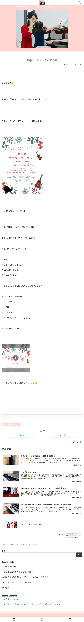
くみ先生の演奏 (16, 424)
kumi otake (17, 599)
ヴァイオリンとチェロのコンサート (17, 582)
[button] (77, 342)
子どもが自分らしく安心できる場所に (17, 572)
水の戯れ (5, 588)
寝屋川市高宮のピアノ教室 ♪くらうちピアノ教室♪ (34, 604)
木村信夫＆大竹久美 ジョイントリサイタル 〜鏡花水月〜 (26, 577)
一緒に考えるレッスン (11, 566)
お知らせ (6, 424)
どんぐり (5, 599)
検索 (3, 551)
